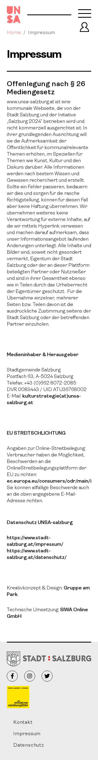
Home (14, 33)
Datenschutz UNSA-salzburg (40, 522)
